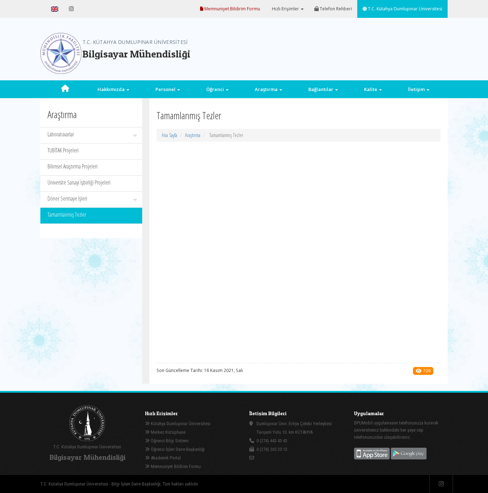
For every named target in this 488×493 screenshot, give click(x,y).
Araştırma (192, 135)
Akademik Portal (165, 458)
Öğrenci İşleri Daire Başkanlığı (177, 449)
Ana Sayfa (169, 135)
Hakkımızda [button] (112, 89)
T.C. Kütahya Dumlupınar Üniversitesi (404, 9)
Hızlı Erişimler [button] (285, 9)
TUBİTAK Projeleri (63, 150)
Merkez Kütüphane (167, 432)
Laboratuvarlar (61, 134)
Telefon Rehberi (335, 9)
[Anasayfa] (65, 89)
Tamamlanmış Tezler (67, 214)
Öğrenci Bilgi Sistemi (169, 440)
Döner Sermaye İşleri (67, 198)
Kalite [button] (371, 89)
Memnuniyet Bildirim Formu (231, 9)
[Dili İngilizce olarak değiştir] (55, 9)
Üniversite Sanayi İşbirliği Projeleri (79, 182)
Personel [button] (165, 89)
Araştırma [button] (267, 89)
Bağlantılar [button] (321, 89)
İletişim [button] (417, 89)
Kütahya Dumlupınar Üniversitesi (180, 423)
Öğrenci (215, 89)
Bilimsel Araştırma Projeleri (73, 166)
